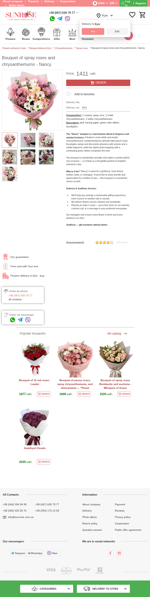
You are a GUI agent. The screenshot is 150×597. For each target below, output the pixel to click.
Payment (120, 504)
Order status (16, 5)
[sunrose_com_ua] (67, 18)
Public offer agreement (128, 529)
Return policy (90, 523)
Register (141, 3)
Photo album (89, 517)
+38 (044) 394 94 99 (15, 504)
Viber (55, 553)
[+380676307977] (52, 18)
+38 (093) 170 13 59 (47, 510)
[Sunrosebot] (59, 18)
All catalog (114, 333)
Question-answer (92, 529)
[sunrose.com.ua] (110, 553)
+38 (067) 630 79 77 (62, 12)
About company (91, 504)
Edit (117, 31)
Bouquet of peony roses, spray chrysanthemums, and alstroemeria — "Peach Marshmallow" (75, 384)
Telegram (19, 553)
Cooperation (122, 523)
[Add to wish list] (68, 95)
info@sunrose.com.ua (20, 517)
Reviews (120, 510)
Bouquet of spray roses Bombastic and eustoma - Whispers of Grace (115, 384)
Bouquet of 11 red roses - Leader (35, 382)
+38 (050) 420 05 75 (15, 510)
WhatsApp (36, 553)
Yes (93, 31)
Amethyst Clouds (35, 448)
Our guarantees (19, 256)
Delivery (87, 510)
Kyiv (84, 107)
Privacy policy (123, 517)
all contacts (15, 299)
